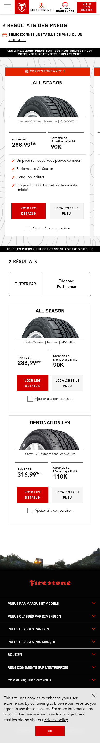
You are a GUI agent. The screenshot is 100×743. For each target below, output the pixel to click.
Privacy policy (56, 720)
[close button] (94, 695)
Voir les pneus (87, 7)
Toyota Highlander (65, 10)
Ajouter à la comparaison (51, 228)
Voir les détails (29, 211)
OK (50, 731)
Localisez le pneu (66, 211)
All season (48, 83)
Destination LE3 (50, 423)
